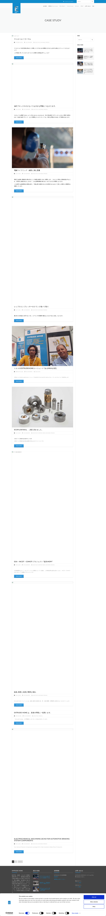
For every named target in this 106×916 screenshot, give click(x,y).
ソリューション (70, 6)
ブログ (81, 6)
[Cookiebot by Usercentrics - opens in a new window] (9, 913)
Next (20, 861)
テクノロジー (62, 6)
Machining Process (44, 42)
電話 (80, 882)
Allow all (94, 897)
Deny (94, 906)
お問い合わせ (88, 6)
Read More (19, 57)
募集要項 (56, 876)
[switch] (41, 913)
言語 (93, 6)
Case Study (37, 42)
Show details (75, 913)
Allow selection (94, 901)
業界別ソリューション (53, 6)
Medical (41, 715)
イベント (77, 6)
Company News (41, 432)
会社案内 (45, 6)
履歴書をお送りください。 (60, 879)
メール (76, 882)
